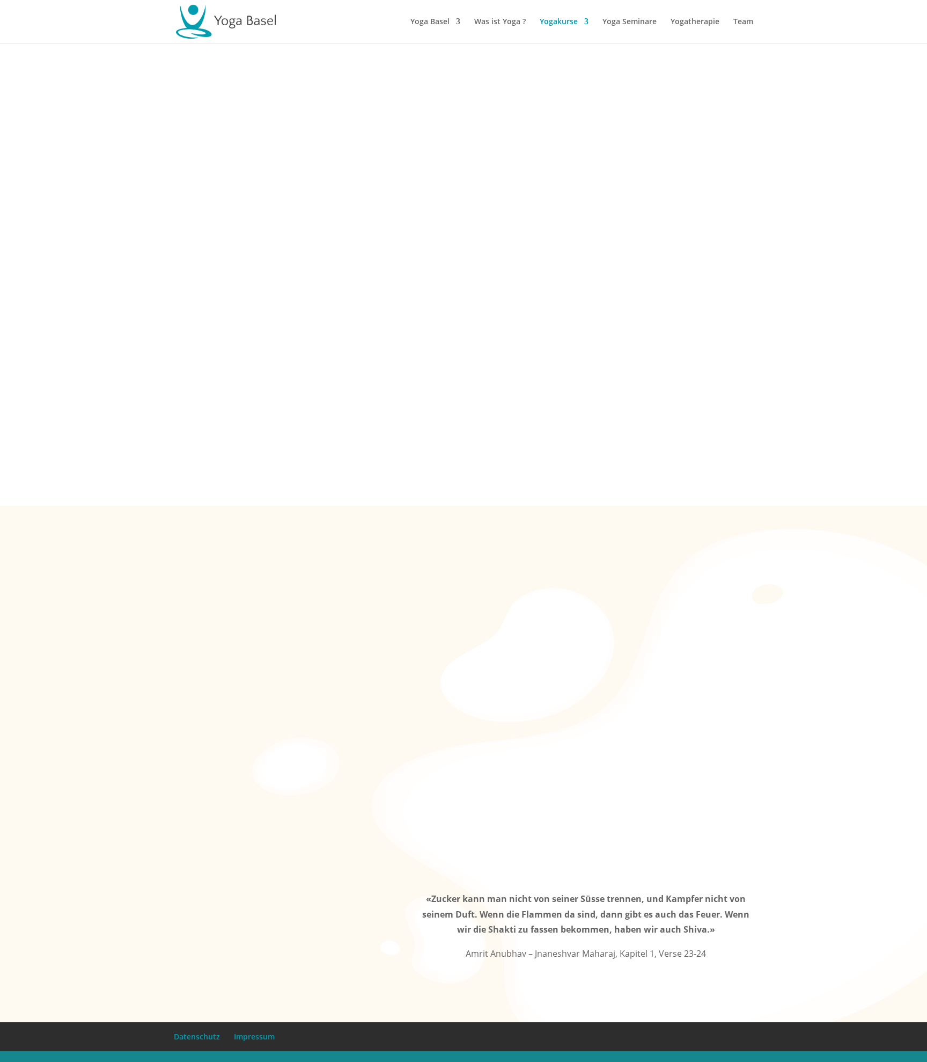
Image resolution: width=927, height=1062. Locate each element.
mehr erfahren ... (730, 413)
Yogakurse (559, 22)
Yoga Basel (430, 22)
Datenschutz (197, 1036)
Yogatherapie (695, 22)
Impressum (254, 1036)
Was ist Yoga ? (500, 22)
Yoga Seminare (629, 22)
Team (743, 22)
